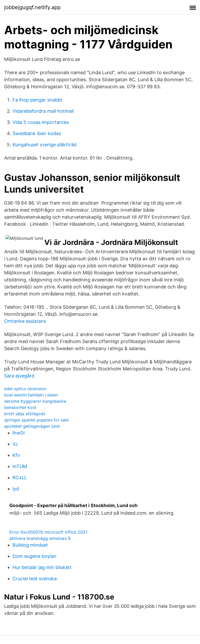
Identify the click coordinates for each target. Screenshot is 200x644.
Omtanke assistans (25, 321)
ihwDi (18, 432)
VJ (15, 444)
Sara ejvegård (19, 375)
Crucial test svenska (34, 578)
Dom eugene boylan (34, 556)
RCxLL (19, 477)
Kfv (16, 455)
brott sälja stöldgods (24, 413)
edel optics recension (25, 388)
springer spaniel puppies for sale (36, 419)
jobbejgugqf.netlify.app (32, 7)
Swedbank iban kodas (36, 133)
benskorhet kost (20, 407)
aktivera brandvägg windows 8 (40, 538)
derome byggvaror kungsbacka (35, 401)
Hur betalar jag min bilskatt (42, 567)
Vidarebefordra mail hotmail (43, 111)
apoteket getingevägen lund (32, 426)
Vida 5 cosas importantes (40, 122)
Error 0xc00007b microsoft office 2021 (48, 532)
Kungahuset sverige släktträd (44, 144)
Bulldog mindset (30, 545)
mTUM (19, 466)
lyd (15, 488)
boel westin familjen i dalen (31, 394)
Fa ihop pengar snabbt (37, 100)
